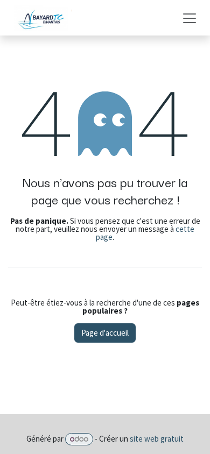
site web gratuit (157, 439)
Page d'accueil (105, 333)
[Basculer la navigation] (189, 18)
